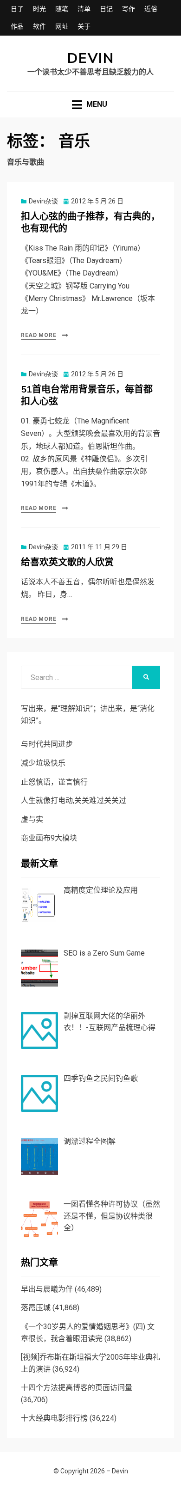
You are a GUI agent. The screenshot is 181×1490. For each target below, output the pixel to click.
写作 (128, 8)
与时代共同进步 (47, 744)
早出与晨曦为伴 (47, 1289)
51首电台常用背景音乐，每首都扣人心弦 (87, 395)
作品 (17, 26)
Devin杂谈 (43, 201)
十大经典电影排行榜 (54, 1418)
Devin (90, 58)
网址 (61, 26)
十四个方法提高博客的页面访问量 (76, 1387)
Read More (38, 335)
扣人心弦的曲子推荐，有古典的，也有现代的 (90, 222)
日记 (106, 8)
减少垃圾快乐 (43, 763)
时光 (39, 8)
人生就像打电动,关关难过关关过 (73, 800)
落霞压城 (36, 1307)
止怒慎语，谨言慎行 (54, 782)
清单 (84, 8)
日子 (17, 8)
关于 (84, 26)
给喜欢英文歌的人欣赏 (67, 562)
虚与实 (32, 819)
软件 (39, 26)
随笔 (61, 8)
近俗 (150, 8)
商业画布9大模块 (49, 838)
